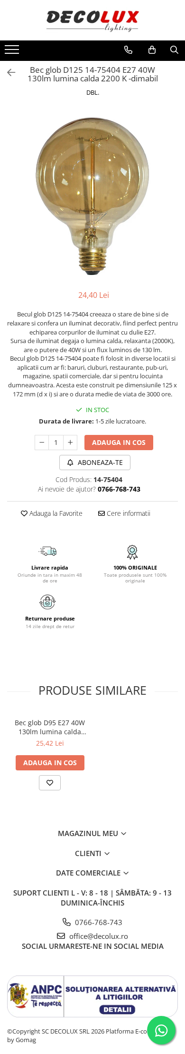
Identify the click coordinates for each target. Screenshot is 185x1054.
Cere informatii (127, 513)
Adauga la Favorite (55, 513)
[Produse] (13, 52)
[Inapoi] (7, 72)
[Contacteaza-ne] (128, 49)
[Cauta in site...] (174, 49)
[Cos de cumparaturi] (152, 49)
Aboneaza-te (99, 462)
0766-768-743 (97, 922)
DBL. (92, 92)
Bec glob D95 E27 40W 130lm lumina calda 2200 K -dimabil (50, 727)
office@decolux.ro (97, 936)
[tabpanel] (92, 194)
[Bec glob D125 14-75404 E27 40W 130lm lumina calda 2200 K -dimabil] (92, 194)
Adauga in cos (119, 442)
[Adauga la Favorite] (50, 782)
